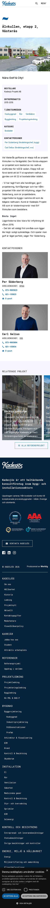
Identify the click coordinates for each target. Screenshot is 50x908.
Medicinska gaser (12, 793)
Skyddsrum (9, 758)
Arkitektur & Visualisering (18, 737)
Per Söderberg (12, 281)
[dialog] (25, 888)
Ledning (8, 600)
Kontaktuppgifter (12, 615)
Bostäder (9, 131)
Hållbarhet (9, 589)
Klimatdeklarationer (14, 867)
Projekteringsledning (28, 119)
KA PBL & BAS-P (12, 698)
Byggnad (7, 706)
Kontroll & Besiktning (15, 753)
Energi (7, 856)
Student (8, 644)
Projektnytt (10, 605)
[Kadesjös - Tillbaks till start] (9, 3)
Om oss (7, 584)
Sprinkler (9, 808)
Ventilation (30, 114)
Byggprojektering (12, 711)
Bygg (22, 286)
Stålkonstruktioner (16, 727)
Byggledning (10, 119)
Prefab (9, 732)
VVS (21, 338)
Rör (20, 114)
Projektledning (12, 676)
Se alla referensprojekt (31, 445)
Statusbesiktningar (13, 838)
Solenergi (9, 819)
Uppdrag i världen (13, 669)
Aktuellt (8, 610)
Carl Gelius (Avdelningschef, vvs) (19, 147)
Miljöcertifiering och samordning (21, 862)
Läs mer (15, 884)
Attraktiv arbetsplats (15, 650)
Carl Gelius (11, 334)
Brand (7, 748)
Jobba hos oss (11, 639)
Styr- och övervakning (15, 803)
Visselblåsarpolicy (13, 626)
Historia (8, 594)
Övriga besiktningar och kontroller (22, 843)
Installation (11, 766)
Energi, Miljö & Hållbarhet (22, 851)
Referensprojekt (12, 663)
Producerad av (37, 566)
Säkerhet (8, 788)
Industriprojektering (17, 722)
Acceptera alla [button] (11, 896)
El (5, 772)
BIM (5, 743)
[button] (25, 903)
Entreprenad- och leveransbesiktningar (24, 833)
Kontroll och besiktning (19, 827)
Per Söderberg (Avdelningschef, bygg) (22, 142)
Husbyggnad (10, 114)
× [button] (47, 870)
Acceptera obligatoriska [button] (34, 896)
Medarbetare (10, 621)
